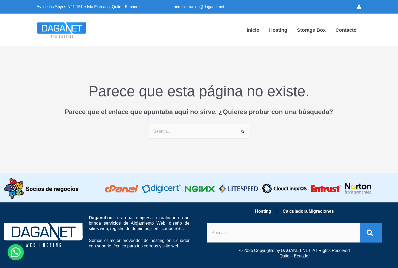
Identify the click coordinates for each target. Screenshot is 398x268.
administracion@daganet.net (199, 6)
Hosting (263, 211)
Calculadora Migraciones (308, 211)
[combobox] (283, 233)
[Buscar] (371, 233)
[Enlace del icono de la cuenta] (359, 6)
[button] (16, 252)
